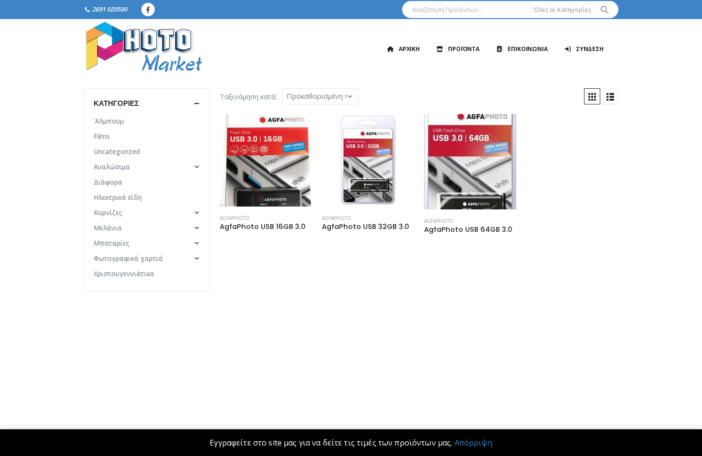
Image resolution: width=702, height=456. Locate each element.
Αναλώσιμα (112, 166)
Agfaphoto (234, 218)
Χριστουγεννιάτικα (124, 273)
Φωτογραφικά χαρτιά (128, 258)
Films (102, 136)
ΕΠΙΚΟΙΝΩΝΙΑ (528, 49)
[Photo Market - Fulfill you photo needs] (143, 49)
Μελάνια (108, 227)
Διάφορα (108, 182)
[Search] (604, 9)
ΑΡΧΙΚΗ (409, 49)
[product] (266, 160)
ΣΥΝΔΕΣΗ (590, 49)
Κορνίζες (108, 212)
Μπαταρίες (111, 243)
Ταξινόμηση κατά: (248, 96)
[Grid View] (592, 96)
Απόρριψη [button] (473, 442)
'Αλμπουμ (109, 120)
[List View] (610, 96)
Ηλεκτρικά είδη (118, 197)
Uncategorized (117, 151)
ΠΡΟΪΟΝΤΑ (463, 49)
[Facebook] (148, 9)
